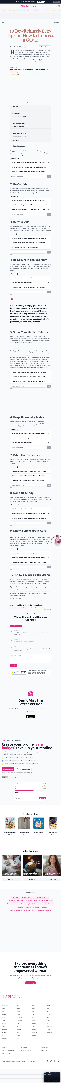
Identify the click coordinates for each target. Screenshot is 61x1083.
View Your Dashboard (24, 769)
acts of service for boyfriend (41, 910)
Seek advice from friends (35, 72)
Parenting (4, 1029)
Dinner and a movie (15, 608)
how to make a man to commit (20, 910)
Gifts (14, 10)
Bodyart (19, 1008)
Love (18, 1023)
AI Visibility (24, 1047)
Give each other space (24, 72)
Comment (13, 665)
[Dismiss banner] (49, 670)
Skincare (4, 1032)
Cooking (4, 1011)
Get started (42, 798)
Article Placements (45, 1047)
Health (47, 10)
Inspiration (19, 1020)
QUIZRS (50, 76)
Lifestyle (4, 1023)
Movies (3, 1026)
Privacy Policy (44, 1050)
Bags (33, 1005)
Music (18, 1026)
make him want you (47, 904)
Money (9, 10)
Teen (3, 1035)
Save (42, 47)
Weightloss (4, 1038)
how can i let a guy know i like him (21, 900)
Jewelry (48, 1020)
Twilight (34, 1035)
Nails (33, 1026)
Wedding (49, 1035)
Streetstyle (34, 1032)
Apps (18, 1005)
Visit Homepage (30, 983)
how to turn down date (15, 904)
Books (33, 1008)
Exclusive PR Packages (26, 1050)
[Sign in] (59, 6)
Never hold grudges (15, 74)
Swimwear (19, 10)
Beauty (3, 1008)
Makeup (34, 1023)
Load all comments (16, 626)
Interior (33, 1020)
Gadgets (4, 1017)
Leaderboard (17, 798)
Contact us (4, 1047)
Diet (28, 10)
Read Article (14, 880)
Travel (24, 10)
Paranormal (4, 10)
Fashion (4, 1014)
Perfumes (42, 10)
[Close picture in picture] (45, 1073)
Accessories (5, 1005)
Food (33, 1014)
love (3, 22)
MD (25, 46)
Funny (48, 1014)
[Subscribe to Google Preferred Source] (19, 672)
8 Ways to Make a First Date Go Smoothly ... (35, 897)
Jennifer (14, 47)
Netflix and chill (33, 608)
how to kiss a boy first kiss (43, 900)
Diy (47, 1011)
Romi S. (22, 599)
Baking (48, 1005)
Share (48, 47)
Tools (18, 1038)
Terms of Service (6, 1053)
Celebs (48, 1008)
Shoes (48, 1029)
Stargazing (40, 608)
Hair (48, 1017)
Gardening (52, 10)
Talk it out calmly (14, 72)
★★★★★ (56, 22)
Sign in (30, 772)
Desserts (19, 1011)
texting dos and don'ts (31, 904)
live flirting (15, 897)
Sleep (32, 10)
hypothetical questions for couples (24, 311)
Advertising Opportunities (8, 1050)
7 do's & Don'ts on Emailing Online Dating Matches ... (30, 907)
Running (36, 10)
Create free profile (8, 769)
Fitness (18, 1014)
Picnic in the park (24, 608)
